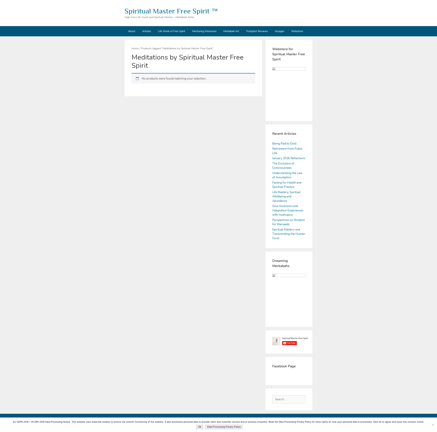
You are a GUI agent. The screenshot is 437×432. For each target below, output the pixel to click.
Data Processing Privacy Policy (224, 426)
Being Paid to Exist (284, 144)
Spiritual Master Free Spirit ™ (171, 11)
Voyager (279, 31)
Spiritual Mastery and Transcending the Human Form (288, 234)
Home (135, 48)
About (131, 31)
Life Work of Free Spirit (171, 31)
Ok (199, 426)
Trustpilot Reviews (257, 31)
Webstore (297, 31)
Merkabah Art (231, 31)
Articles (146, 31)
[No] (432, 424)
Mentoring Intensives (204, 31)
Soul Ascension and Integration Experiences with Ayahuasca (287, 210)
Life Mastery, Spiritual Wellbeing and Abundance (286, 196)
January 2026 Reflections (288, 158)
